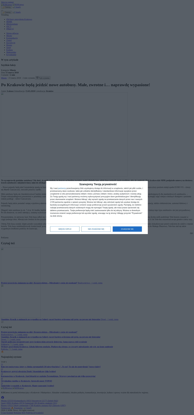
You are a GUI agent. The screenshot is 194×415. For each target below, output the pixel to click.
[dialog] (97, 207)
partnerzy (62, 188)
